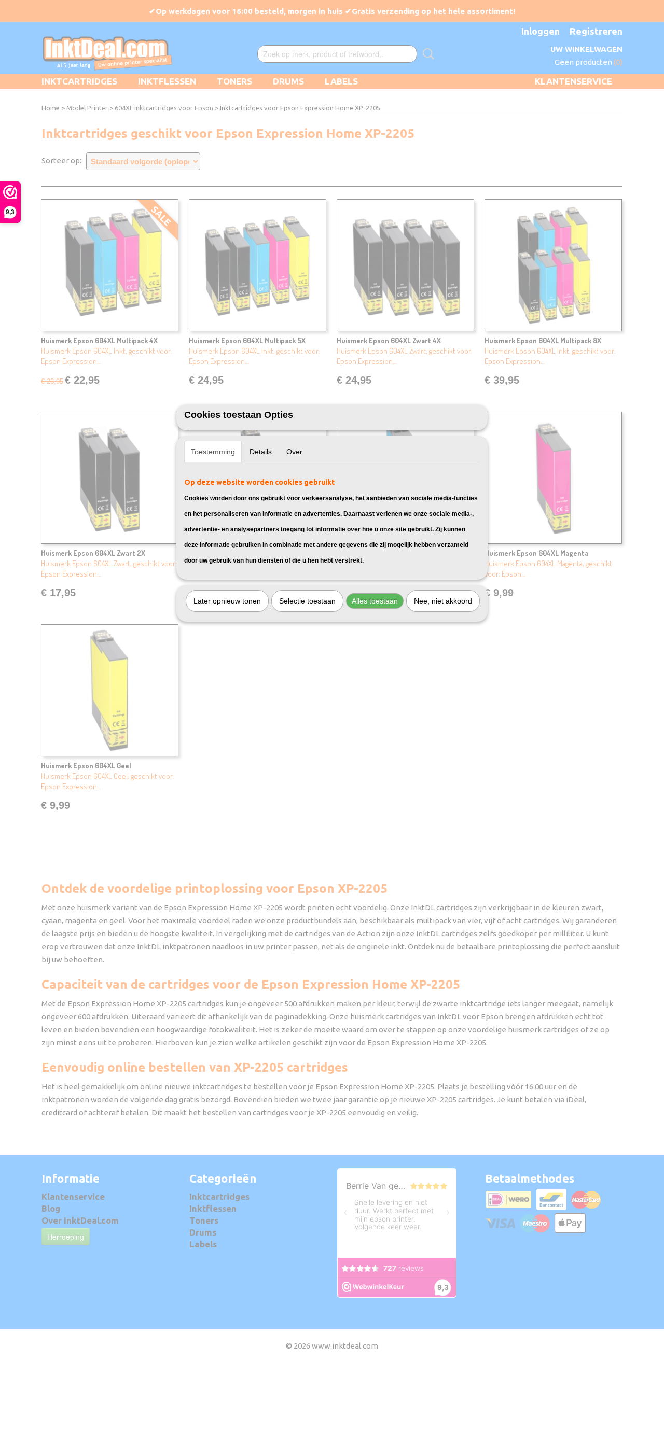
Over (294, 451)
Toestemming (213, 451)
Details (261, 451)
